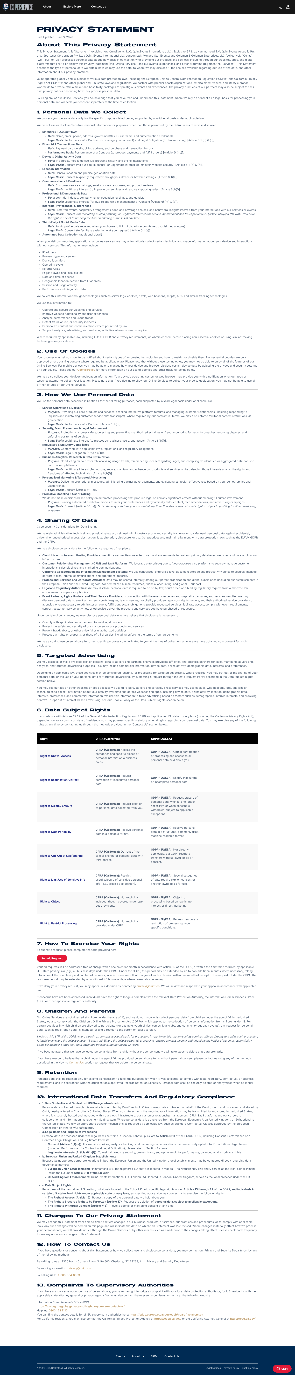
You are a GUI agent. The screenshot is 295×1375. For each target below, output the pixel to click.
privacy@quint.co (148, 986)
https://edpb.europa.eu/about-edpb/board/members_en (166, 1314)
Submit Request (52, 958)
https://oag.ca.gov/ (243, 1318)
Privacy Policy (231, 1367)
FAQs (154, 1356)
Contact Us (76, 1062)
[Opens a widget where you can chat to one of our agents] (282, 1369)
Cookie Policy (86, 369)
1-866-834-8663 (69, 1275)
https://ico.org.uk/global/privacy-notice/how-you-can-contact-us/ (81, 1306)
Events (120, 1356)
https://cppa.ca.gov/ (167, 1318)
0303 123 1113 (58, 1310)
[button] (47, 6)
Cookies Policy (250, 1367)
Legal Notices (213, 1367)
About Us (138, 1356)
